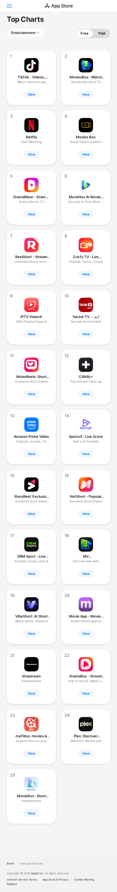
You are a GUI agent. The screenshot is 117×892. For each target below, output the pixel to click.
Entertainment (23, 32)
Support (12, 883)
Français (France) (31, 863)
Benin (10, 863)
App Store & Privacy (55, 879)
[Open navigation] (9, 6)
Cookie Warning (84, 879)
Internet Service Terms (22, 879)
